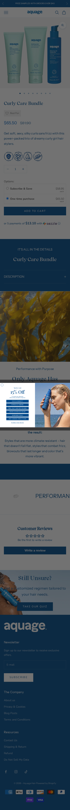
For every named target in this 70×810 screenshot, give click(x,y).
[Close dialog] (2, 385)
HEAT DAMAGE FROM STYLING (17, 418)
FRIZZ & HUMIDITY (17, 401)
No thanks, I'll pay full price (17, 422)
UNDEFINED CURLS (17, 415)
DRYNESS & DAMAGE (17, 404)
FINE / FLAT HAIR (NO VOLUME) (17, 408)
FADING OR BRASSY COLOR (17, 411)
